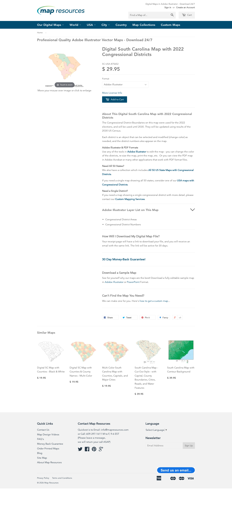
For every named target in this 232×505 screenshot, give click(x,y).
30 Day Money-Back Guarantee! (123, 259)
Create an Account (185, 7)
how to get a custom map (154, 301)
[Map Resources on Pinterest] (94, 450)
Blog (39, 453)
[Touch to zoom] (64, 67)
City (104, 25)
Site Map (42, 457)
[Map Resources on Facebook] (87, 450)
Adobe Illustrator (136, 151)
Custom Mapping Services (130, 199)
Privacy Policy (43, 478)
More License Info (112, 92)
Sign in (167, 7)
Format (105, 78)
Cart (189, 15)
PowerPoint (133, 282)
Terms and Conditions (62, 478)
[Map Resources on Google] (101, 450)
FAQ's (40, 439)
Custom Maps (170, 25)
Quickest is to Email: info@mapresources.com (103, 429)
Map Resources (51, 483)
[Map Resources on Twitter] (80, 450)
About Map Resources (49, 462)
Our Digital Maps (49, 25)
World (74, 25)
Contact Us (43, 429)
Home (40, 32)
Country (121, 25)
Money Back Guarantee (50, 443)
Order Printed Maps (48, 448)
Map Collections (143, 25)
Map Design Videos (48, 434)
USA (90, 25)
